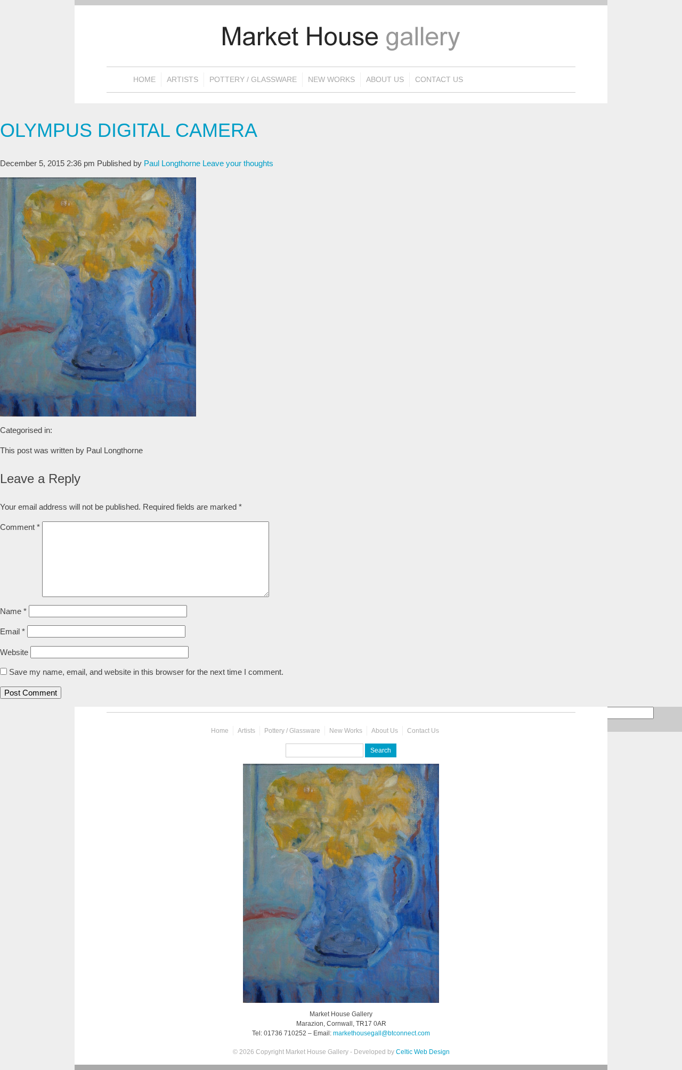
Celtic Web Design (423, 1052)
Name (13, 611)
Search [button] (380, 750)
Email (12, 631)
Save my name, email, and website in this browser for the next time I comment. (146, 671)
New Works (331, 80)
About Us (385, 80)
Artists (182, 80)
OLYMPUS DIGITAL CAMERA (128, 130)
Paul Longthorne (172, 163)
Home (144, 80)
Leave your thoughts (237, 163)
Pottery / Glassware (253, 80)
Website (14, 652)
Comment (20, 527)
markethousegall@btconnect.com (381, 1033)
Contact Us (439, 80)
